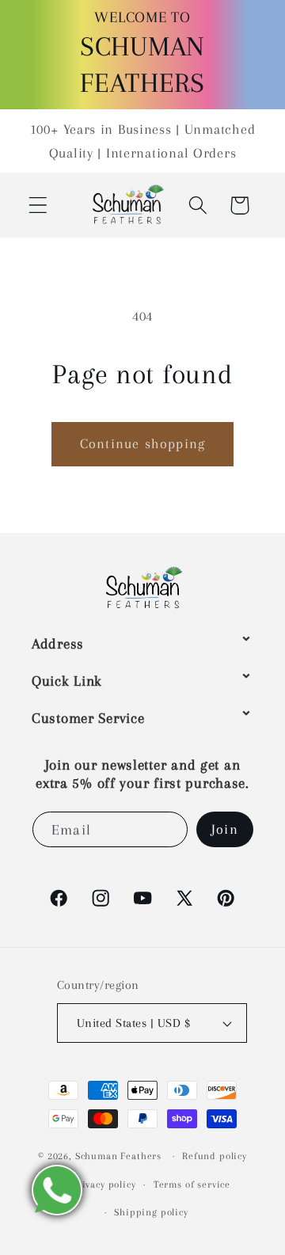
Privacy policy (104, 1184)
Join (224, 829)
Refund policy (214, 1156)
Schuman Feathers (118, 1156)
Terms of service (192, 1184)
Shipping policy (151, 1212)
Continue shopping (142, 443)
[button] (38, 205)
